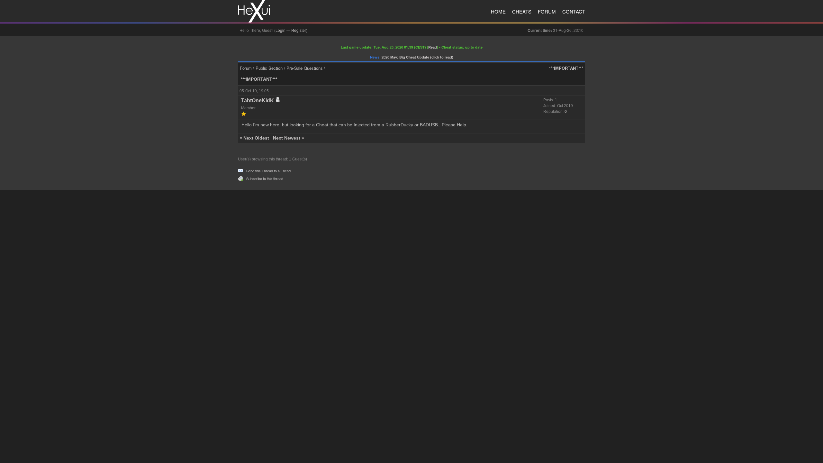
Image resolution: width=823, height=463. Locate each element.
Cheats (521, 11)
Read (432, 47)
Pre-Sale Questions (304, 68)
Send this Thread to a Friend (268, 170)
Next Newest (286, 138)
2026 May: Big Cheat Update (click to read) (417, 57)
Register (298, 30)
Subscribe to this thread (264, 178)
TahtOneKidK (257, 100)
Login (280, 30)
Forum (547, 11)
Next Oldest (256, 138)
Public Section (269, 68)
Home (498, 11)
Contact (573, 11)
